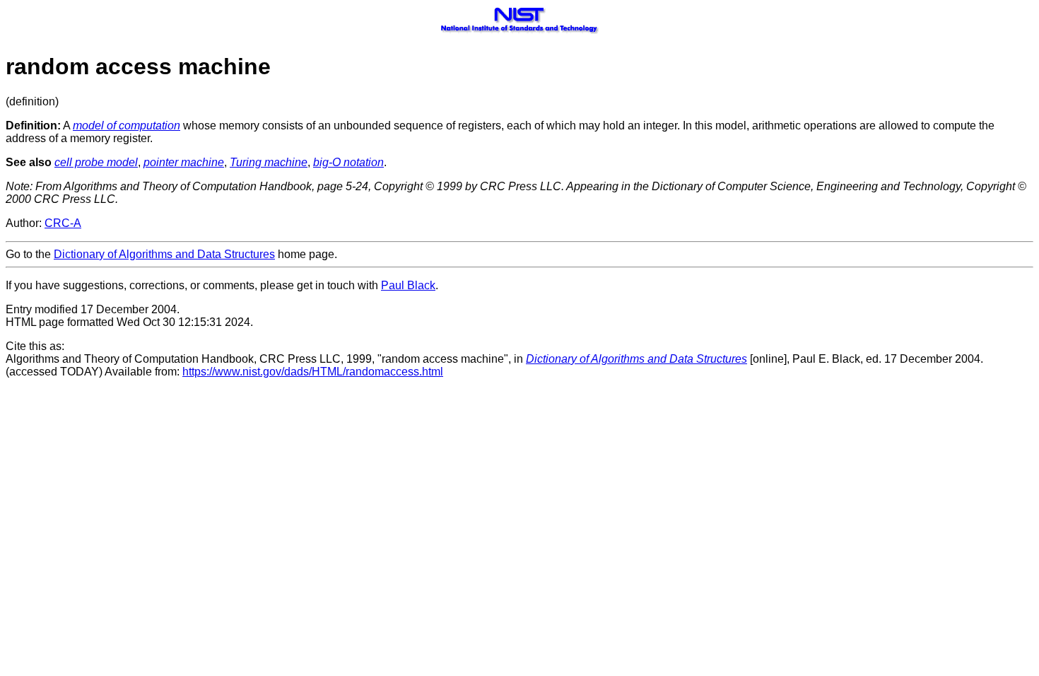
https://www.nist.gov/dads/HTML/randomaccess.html (312, 372)
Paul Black (408, 285)
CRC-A (63, 223)
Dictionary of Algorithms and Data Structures (164, 254)
